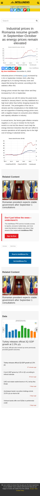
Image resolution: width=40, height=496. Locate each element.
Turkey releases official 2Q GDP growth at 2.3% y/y (18, 343)
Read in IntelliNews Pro (20, 254)
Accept (32, 488)
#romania (5, 246)
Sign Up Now (11, 236)
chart (25, 76)
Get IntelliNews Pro (20, 261)
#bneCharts (13, 246)
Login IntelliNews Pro (23, 7)
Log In (13, 7)
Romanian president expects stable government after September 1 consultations (19, 205)
